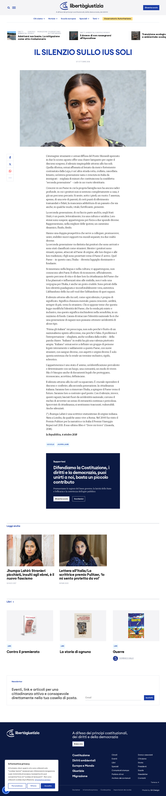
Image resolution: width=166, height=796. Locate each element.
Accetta (48, 786)
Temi (95, 19)
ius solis (50, 444)
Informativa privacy (90, 790)
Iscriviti (149, 698)
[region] (31, 775)
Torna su (154, 782)
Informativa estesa (42, 780)
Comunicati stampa (120, 770)
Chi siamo (38, 19)
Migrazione (79, 776)
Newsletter (143, 774)
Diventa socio (151, 8)
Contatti (142, 778)
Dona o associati (145, 755)
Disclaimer (76, 790)
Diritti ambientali (83, 760)
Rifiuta (33, 786)
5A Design (150, 790)
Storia (140, 763)
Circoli (114, 755)
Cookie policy (105, 790)
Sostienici (78, 499)
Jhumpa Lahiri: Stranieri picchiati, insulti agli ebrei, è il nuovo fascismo (30, 574)
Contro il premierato (23, 652)
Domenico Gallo (126, 658)
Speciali (83, 19)
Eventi (114, 759)
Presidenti (142, 766)
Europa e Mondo (83, 765)
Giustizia (78, 771)
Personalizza (17, 786)
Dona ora (78, 744)
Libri (9, 602)
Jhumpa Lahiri (63, 444)
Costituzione (81, 755)
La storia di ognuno (75, 652)
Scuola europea (68, 19)
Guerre (118, 652)
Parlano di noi (117, 774)
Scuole (141, 770)
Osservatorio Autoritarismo (117, 19)
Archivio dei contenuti (121, 778)
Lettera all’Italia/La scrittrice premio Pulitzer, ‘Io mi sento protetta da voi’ (82, 574)
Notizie (51, 19)
